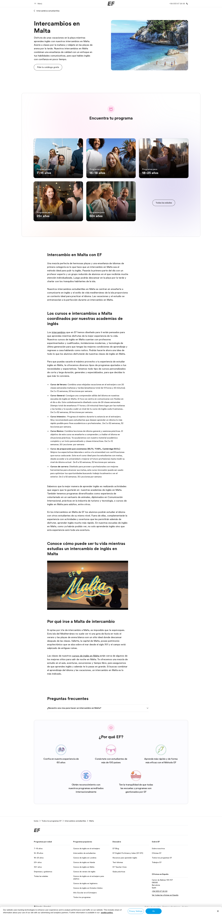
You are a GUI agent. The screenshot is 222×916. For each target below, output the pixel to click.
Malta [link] (91, 821)
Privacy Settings (135, 911)
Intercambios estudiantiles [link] (75, 821)
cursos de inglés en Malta (86, 656)
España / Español (43, 906)
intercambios (59, 332)
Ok (153, 911)
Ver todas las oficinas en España (165, 895)
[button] (38, 3)
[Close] (218, 911)
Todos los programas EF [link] (51, 821)
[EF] (111, 4)
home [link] (36, 821)
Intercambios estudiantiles (47, 11)
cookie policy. (107, 913)
